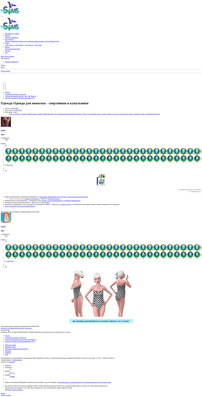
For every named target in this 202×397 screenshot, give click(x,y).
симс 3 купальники (90, 114)
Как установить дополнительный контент (20, 206)
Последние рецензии (12, 49)
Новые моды (54, 41)
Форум (7, 36)
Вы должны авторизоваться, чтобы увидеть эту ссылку (101, 321)
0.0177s (12, 373)
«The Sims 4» (9, 45)
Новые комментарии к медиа (39, 41)
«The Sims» (38, 45)
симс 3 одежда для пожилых (118, 114)
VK (6, 53)
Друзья (7, 51)
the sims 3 (51, 114)
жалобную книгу (54, 199)
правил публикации (32, 199)
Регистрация (5, 71)
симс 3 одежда (102, 114)
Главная (8, 352)
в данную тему (65, 204)
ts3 (56, 114)
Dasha (16, 108)
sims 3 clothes (28, 114)
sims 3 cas (12, 114)
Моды (7, 47)
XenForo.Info (17, 360)
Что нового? (9, 39)
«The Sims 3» (19, 45)
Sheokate (12, 362)
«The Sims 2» (29, 45)
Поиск (47, 202)
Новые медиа (23, 41)
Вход (2, 67)
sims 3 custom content (40, 114)
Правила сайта (10, 347)
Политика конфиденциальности (16, 349)
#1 (6, 170)
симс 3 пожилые (135, 114)
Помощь (8, 351)
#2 (6, 267)
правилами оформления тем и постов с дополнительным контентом (63, 197)
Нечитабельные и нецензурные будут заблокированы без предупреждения (84, 382)
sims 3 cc (19, 114)
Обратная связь (10, 345)
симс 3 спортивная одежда (150, 114)
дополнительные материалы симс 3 (70, 114)
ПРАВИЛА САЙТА (12, 34)
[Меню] (2, 16)
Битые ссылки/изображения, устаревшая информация (61, 201)
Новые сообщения (11, 37)
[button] (7, 43)
